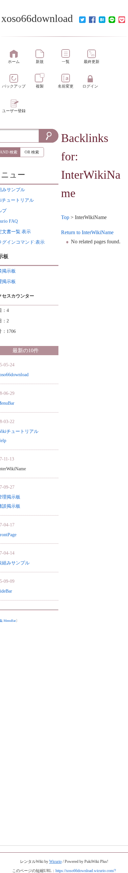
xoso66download (37, 18)
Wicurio (55, 861)
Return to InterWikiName (87, 232)
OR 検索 (32, 152)
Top (65, 217)
